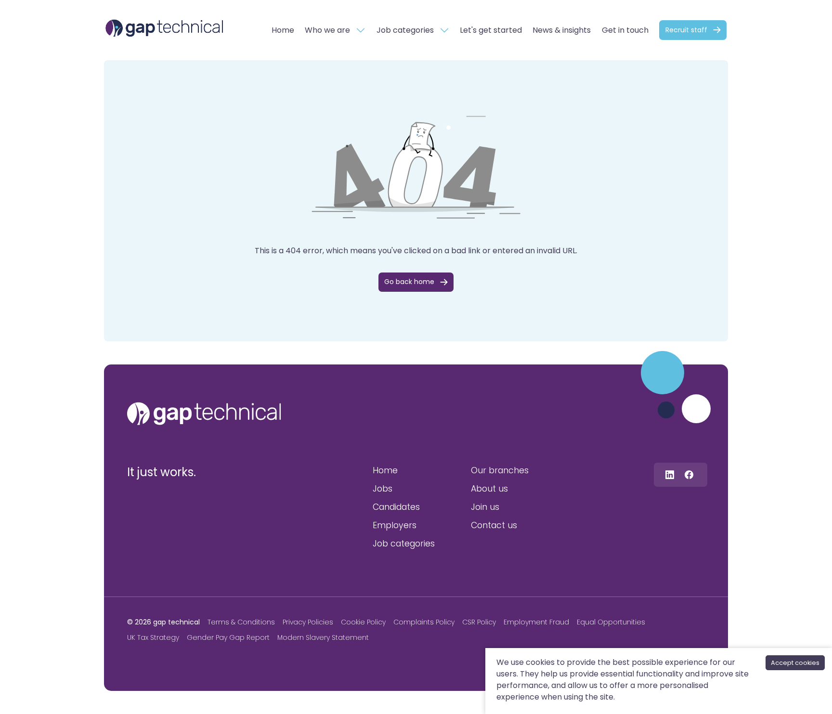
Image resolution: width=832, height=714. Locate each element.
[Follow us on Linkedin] (669, 474)
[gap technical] (204, 413)
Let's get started (491, 30)
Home (283, 30)
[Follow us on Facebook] (689, 474)
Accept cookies (795, 663)
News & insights (562, 30)
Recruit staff (686, 30)
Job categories (405, 30)
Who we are (327, 30)
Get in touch (625, 30)
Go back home (409, 281)
